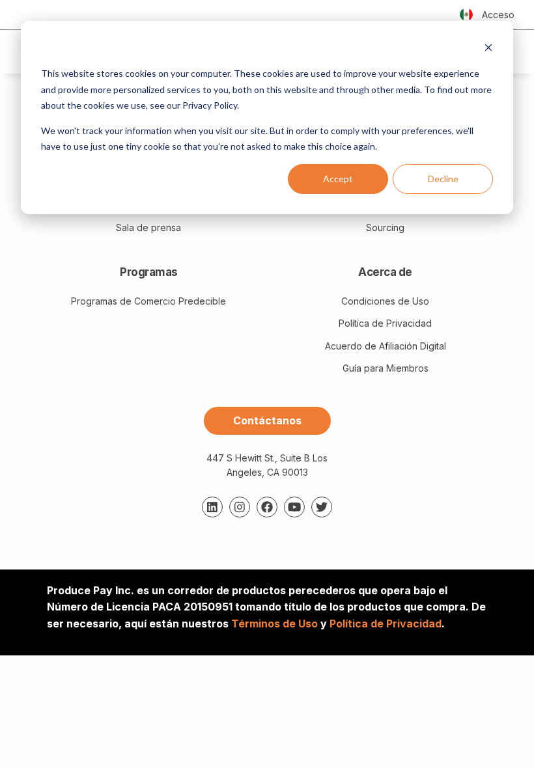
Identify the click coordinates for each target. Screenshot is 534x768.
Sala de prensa (148, 227)
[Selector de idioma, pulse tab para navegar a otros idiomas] (466, 14)
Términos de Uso (274, 623)
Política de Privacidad (385, 323)
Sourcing (385, 227)
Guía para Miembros (386, 368)
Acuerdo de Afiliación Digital (385, 345)
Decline (443, 178)
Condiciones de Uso (385, 301)
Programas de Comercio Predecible (148, 301)
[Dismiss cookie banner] (488, 49)
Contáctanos (267, 420)
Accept (338, 178)
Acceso (498, 14)
